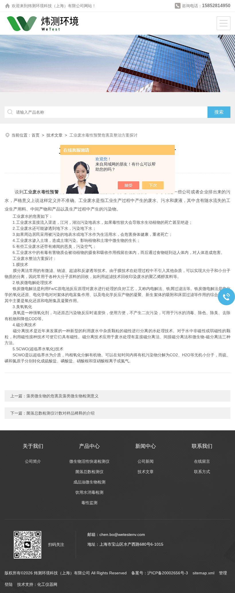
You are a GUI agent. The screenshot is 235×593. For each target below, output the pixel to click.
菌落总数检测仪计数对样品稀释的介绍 (60, 413)
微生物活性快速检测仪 (89, 461)
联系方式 (202, 471)
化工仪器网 (47, 584)
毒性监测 (89, 502)
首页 (36, 135)
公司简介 (33, 461)
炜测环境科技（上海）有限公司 (56, 5)
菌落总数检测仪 (89, 471)
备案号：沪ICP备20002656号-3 (159, 573)
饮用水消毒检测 (89, 492)
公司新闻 (146, 461)
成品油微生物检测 (89, 482)
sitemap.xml (203, 573)
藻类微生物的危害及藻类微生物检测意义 (62, 396)
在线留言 (202, 461)
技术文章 (54, 135)
